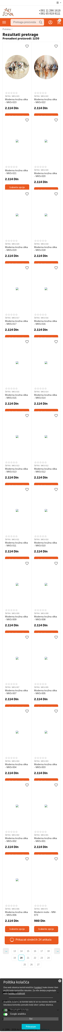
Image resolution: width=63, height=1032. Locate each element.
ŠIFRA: (8, 96)
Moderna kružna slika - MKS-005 (45, 692)
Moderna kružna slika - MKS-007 (16, 692)
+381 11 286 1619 (49, 10)
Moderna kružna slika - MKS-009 (16, 618)
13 (14, 951)
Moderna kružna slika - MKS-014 (45, 396)
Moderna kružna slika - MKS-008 (45, 618)
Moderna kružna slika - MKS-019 (16, 248)
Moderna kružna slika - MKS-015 (16, 396)
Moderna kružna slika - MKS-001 (45, 839)
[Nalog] (50, 22)
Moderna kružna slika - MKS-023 (16, 101)
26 (31, 964)
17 (41, 951)
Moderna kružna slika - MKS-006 (16, 913)
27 (38, 964)
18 (48, 951)
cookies (38, 987)
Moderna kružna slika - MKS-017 (16, 322)
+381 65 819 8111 (49, 13)
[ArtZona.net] (8, 12)
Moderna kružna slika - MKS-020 (45, 174)
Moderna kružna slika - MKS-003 (45, 766)
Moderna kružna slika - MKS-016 (45, 322)
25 (25, 964)
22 (35, 958)
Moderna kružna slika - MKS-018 (45, 248)
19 (14, 958)
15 (28, 951)
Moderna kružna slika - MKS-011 (16, 544)
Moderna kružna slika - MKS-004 (16, 766)
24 (48, 958)
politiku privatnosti (16, 993)
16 (35, 951)
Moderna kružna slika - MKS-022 (45, 101)
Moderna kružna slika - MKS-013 (16, 470)
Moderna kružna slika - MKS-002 (16, 839)
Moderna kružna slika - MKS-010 (45, 544)
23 (41, 958)
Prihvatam (31, 1026)
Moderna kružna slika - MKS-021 (16, 172)
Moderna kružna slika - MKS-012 (45, 470)
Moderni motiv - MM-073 (45, 913)
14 (21, 951)
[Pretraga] (40, 22)
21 (28, 958)
